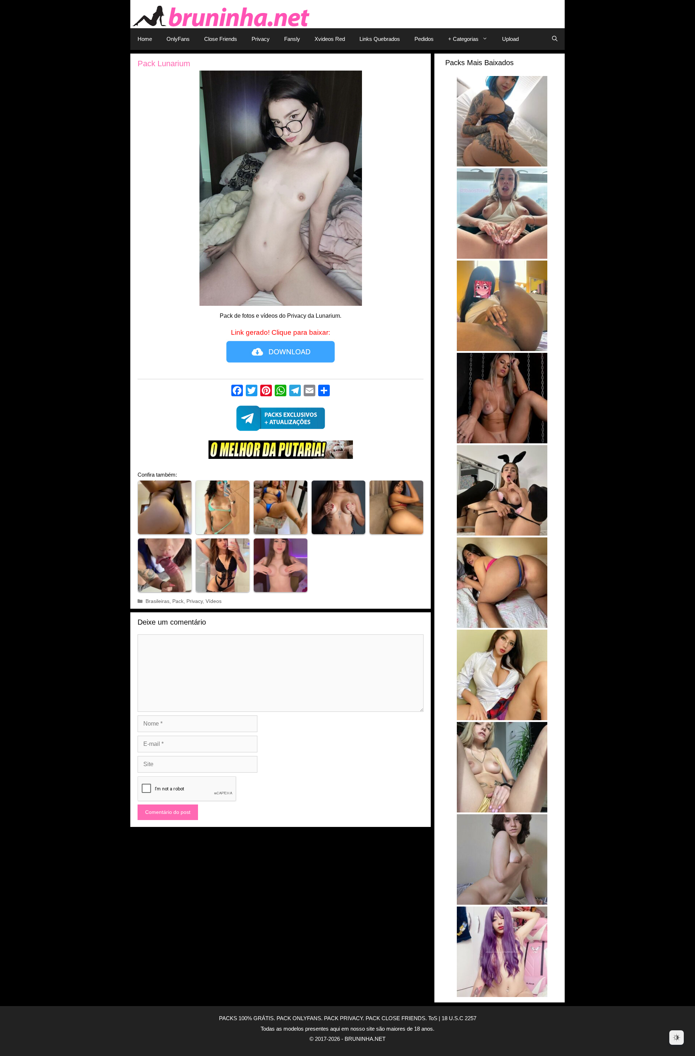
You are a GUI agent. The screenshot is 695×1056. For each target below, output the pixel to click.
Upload (510, 39)
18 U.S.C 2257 (459, 1018)
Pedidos (424, 39)
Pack (178, 601)
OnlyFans (178, 39)
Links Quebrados (379, 39)
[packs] (281, 420)
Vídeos (214, 601)
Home (145, 39)
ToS (432, 1018)
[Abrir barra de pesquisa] (555, 39)
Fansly (292, 39)
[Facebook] (237, 391)
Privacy (261, 39)
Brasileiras (157, 601)
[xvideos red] (281, 451)
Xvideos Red (330, 39)
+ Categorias (463, 39)
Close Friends (220, 39)
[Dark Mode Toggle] (676, 1037)
